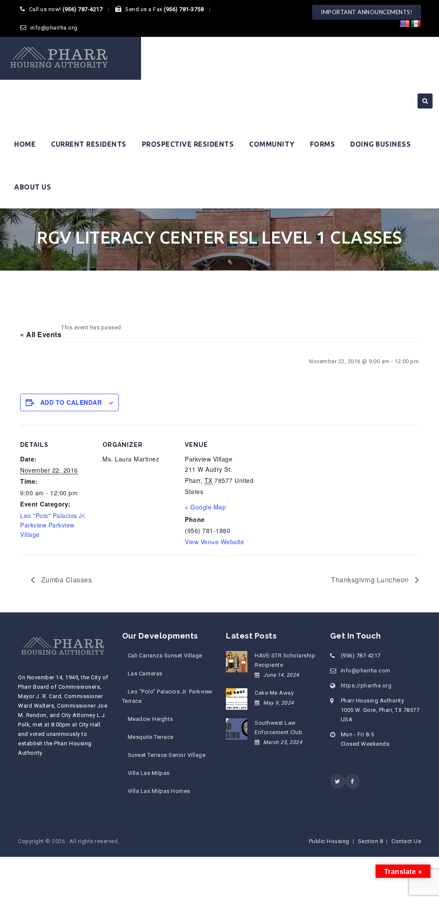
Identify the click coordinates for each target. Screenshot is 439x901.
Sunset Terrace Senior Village (167, 755)
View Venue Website (214, 541)
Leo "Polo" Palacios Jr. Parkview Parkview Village (53, 525)
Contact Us (406, 841)
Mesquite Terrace (151, 737)
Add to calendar (71, 402)
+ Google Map (205, 507)
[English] (405, 24)
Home (25, 144)
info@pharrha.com (366, 670)
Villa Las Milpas (149, 773)
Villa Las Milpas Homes (159, 791)
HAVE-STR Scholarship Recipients (285, 660)
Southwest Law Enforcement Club (278, 727)
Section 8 (370, 841)
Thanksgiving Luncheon (371, 580)
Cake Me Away (274, 693)
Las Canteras (145, 673)
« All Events (40, 334)
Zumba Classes (65, 580)
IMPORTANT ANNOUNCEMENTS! (366, 12)
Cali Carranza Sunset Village (165, 655)
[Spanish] (416, 24)
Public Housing (329, 841)
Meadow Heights (150, 719)
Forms (322, 144)
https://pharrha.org (366, 685)
